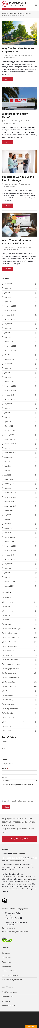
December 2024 (10, 346)
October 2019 (9, 555)
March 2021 (8, 479)
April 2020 (8, 528)
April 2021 (8, 475)
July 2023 (7, 368)
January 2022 (9, 435)
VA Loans (7, 731)
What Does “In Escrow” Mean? (16, 115)
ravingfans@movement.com (16, 860)
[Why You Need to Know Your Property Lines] (19, 33)
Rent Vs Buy (8, 700)
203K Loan (8, 597)
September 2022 (10, 399)
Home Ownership (10, 646)
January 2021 (9, 488)
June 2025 (7, 333)
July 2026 (7, 288)
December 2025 (10, 306)
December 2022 (10, 386)
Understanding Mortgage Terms (16, 722)
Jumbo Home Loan (8, 1005)
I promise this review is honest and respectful (18, 801)
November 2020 (10, 497)
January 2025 (9, 342)
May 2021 (7, 470)
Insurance (8, 655)
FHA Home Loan (7, 997)
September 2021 (10, 453)
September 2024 (10, 350)
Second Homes (9, 704)
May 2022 (7, 417)
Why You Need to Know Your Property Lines (19, 49)
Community (8, 611)
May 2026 (7, 297)
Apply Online (6, 962)
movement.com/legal (28, 879)
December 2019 (10, 546)
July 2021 (7, 461)
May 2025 (7, 337)
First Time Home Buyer (12, 629)
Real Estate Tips (10, 686)
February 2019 (9, 582)
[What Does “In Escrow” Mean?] (19, 98)
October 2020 (9, 502)
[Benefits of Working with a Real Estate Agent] (19, 162)
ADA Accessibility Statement (12, 980)
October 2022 (9, 395)
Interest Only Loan (11, 660)
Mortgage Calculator (11, 669)
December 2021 (10, 439)
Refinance (8, 691)
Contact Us (6, 953)
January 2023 (9, 381)
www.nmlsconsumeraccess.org (15, 876)
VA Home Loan (7, 1001)
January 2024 (9, 359)
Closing (7, 606)
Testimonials (6, 966)
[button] (36, 5)
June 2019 (7, 573)
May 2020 (7, 524)
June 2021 (7, 466)
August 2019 (8, 564)
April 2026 (8, 301)
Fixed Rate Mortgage (9, 992)
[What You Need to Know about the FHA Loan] (19, 225)
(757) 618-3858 (10, 928)
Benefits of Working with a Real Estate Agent (18, 178)
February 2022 (9, 430)
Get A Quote (6, 957)
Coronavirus (8, 615)
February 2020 (9, 537)
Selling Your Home (11, 709)
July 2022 (7, 408)
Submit (6, 807)
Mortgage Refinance (11, 677)
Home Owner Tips (10, 642)
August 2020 (8, 510)
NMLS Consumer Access (10, 975)
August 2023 (8, 364)
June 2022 (7, 413)
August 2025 (8, 324)
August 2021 (8, 457)
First (3, 749)
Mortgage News (9, 57)
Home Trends (9, 651)
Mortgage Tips (16, 249)
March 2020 (8, 533)
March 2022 (8, 426)
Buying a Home (9, 602)
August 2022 (8, 404)
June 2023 (7, 373)
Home (4, 15)
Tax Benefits (8, 713)
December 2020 (10, 493)
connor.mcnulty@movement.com (16, 932)
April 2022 (8, 422)
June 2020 (7, 519)
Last (3, 756)
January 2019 (9, 586)
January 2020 (9, 541)
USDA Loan (8, 726)
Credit (6, 620)
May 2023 (7, 377)
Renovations (8, 695)
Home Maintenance (11, 637)
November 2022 (10, 390)
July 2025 (7, 328)
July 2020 (7, 515)
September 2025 (10, 319)
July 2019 (7, 568)
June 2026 (7, 293)
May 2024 (7, 355)
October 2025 (9, 315)
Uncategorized (9, 717)
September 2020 (10, 506)
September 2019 (10, 559)
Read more (7, 79)
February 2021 (9, 484)
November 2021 (10, 444)
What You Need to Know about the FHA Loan (16, 241)
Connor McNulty (26, 55)
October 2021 (9, 448)
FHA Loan (7, 249)
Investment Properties (12, 664)
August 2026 (8, 284)
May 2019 (7, 577)
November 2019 (10, 550)
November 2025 (10, 310)
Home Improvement (11, 633)
